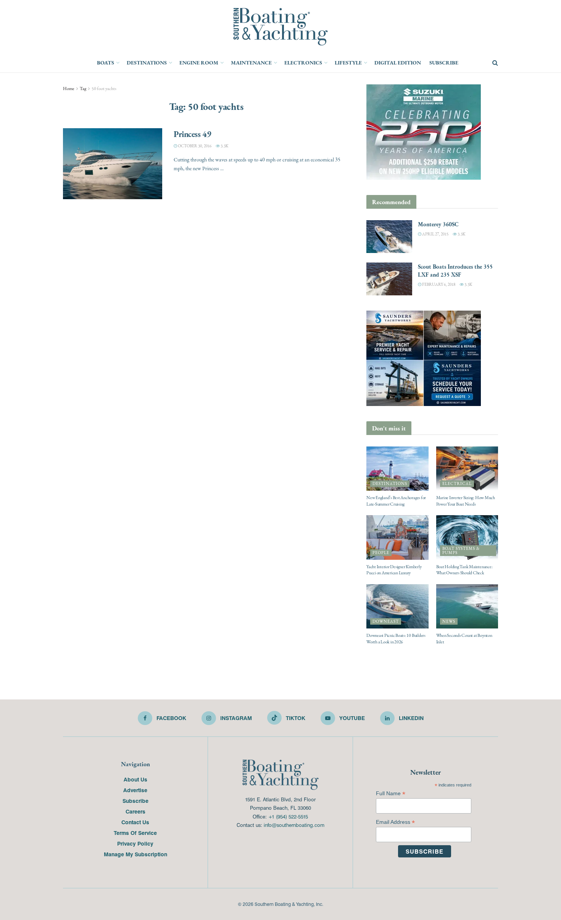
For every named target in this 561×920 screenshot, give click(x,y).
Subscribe (443, 62)
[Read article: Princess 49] (112, 163)
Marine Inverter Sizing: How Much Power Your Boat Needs (465, 501)
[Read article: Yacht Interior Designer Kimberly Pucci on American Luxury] (397, 537)
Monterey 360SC (438, 224)
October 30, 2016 (194, 146)
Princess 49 (192, 134)
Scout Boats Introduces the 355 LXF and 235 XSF (455, 271)
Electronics (303, 62)
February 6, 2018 (438, 284)
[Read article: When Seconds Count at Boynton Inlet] (467, 606)
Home (68, 88)
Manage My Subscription (135, 854)
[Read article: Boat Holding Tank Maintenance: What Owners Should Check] (467, 537)
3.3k (224, 146)
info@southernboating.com (294, 825)
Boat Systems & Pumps (461, 551)
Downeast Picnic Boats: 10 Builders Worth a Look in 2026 (396, 638)
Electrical (457, 484)
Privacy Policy (135, 843)
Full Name (390, 793)
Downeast (385, 621)
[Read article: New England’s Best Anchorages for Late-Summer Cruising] (397, 468)
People (380, 553)
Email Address (395, 822)
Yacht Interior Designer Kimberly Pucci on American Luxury (393, 570)
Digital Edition (397, 62)
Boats (105, 62)
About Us (135, 779)
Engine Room (198, 62)
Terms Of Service (135, 832)
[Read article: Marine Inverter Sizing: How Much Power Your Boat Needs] (467, 468)
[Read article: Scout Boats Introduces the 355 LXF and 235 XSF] (389, 279)
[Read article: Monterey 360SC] (389, 236)
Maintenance (251, 62)
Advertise (135, 789)
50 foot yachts (104, 88)
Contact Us (135, 821)
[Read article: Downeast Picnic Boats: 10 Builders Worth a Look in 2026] (397, 606)
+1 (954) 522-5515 (288, 816)
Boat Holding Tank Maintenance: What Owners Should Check (464, 570)
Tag (83, 88)
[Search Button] (495, 63)
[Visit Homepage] (280, 26)
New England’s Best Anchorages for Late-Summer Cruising (396, 501)
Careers (135, 811)
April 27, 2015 (434, 234)
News (448, 621)
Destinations (147, 62)
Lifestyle (348, 62)
